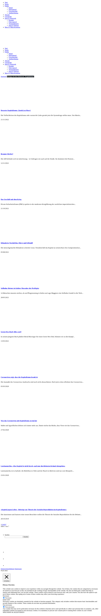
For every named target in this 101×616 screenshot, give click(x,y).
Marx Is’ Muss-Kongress (12, 27)
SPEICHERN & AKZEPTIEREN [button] (13, 612)
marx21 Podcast (14, 25)
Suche (7, 4)
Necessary (8, 598)
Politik (7, 6)
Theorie (7, 15)
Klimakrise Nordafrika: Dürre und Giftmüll (17, 243)
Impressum (18, 569)
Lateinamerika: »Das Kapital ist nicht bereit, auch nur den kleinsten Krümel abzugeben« (33, 466)
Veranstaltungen (14, 24)
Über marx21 (13, 22)
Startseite (3, 76)
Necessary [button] (6, 596)
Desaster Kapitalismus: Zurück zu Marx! (16, 110)
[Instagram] (8, 565)
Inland (11, 8)
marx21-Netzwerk (10, 18)
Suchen (7, 535)
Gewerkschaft (13, 11)
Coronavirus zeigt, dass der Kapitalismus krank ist (19, 377)
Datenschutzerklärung (7, 569)
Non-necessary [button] (7, 605)
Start (6, 2)
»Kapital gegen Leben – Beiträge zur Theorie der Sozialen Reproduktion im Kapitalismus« (34, 510)
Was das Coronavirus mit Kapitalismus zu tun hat (19, 421)
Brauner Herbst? (7, 154)
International (12, 9)
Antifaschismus (13, 13)
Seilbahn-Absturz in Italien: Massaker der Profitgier (20, 288)
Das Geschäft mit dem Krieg (11, 199)
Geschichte (8, 16)
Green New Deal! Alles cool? (11, 332)
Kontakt (11, 20)
